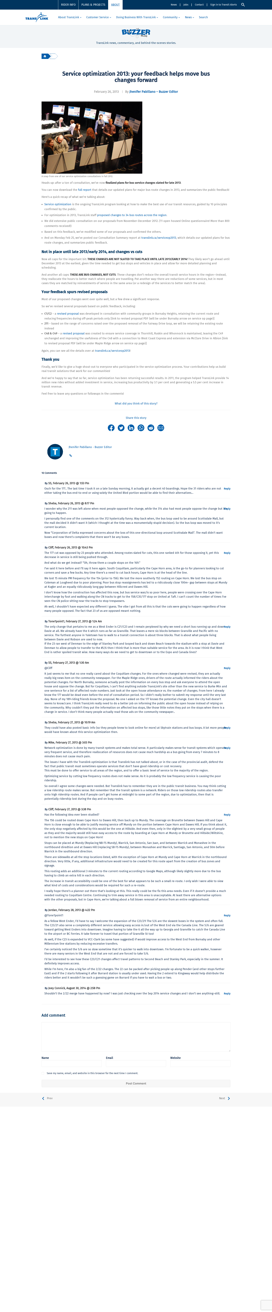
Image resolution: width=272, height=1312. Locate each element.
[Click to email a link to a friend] (160, 427)
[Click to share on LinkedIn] (131, 427)
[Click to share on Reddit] (150, 427)
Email (109, 1058)
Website (175, 1058)
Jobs (185, 4)
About (115, 4)
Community (170, 17)
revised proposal (68, 313)
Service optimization (57, 204)
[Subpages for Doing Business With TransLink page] (157, 17)
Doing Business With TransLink (136, 17)
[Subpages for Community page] (179, 17)
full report (84, 190)
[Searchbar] (243, 4)
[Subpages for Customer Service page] (110, 17)
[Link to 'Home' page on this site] (37, 17)
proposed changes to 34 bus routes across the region (132, 215)
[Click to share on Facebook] (111, 427)
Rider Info (68, 4)
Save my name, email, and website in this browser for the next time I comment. (92, 1073)
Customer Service (97, 17)
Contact (199, 4)
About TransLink (68, 17)
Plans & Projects (93, 4)
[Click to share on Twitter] (121, 427)
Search (203, 17)
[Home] (44, 56)
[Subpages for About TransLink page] (80, 17)
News (174, 4)
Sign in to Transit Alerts (223, 4)
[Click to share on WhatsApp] (141, 427)
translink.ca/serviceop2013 (158, 237)
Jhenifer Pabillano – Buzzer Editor (153, 92)
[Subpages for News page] (193, 17)
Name (45, 1058)
